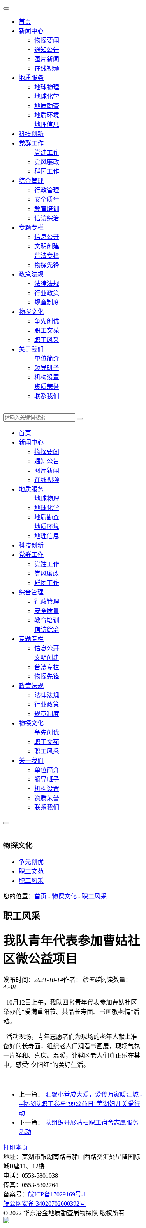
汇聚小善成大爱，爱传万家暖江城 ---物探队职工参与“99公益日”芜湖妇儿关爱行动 (80, 1103)
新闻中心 (31, 31)
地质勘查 (46, 106)
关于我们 (31, 349)
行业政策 (46, 293)
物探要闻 (46, 40)
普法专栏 (46, 255)
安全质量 (46, 199)
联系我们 (46, 396)
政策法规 (31, 274)
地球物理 (46, 87)
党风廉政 (46, 162)
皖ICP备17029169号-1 (57, 1194)
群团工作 (46, 171)
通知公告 (46, 49)
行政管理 (46, 190)
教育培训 (46, 209)
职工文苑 (46, 330)
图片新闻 (46, 59)
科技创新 (31, 134)
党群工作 (31, 143)
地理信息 (46, 124)
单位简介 (46, 358)
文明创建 (46, 246)
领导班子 (46, 368)
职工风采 (46, 340)
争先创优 (46, 321)
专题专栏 (31, 227)
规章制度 (46, 302)
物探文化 (31, 311)
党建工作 (46, 152)
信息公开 (46, 237)
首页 (25, 21)
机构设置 (46, 377)
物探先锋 (46, 265)
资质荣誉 (46, 386)
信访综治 (46, 218)
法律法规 (46, 283)
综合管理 (31, 180)
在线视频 (46, 68)
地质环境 (46, 115)
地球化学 (46, 96)
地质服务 (31, 77)
